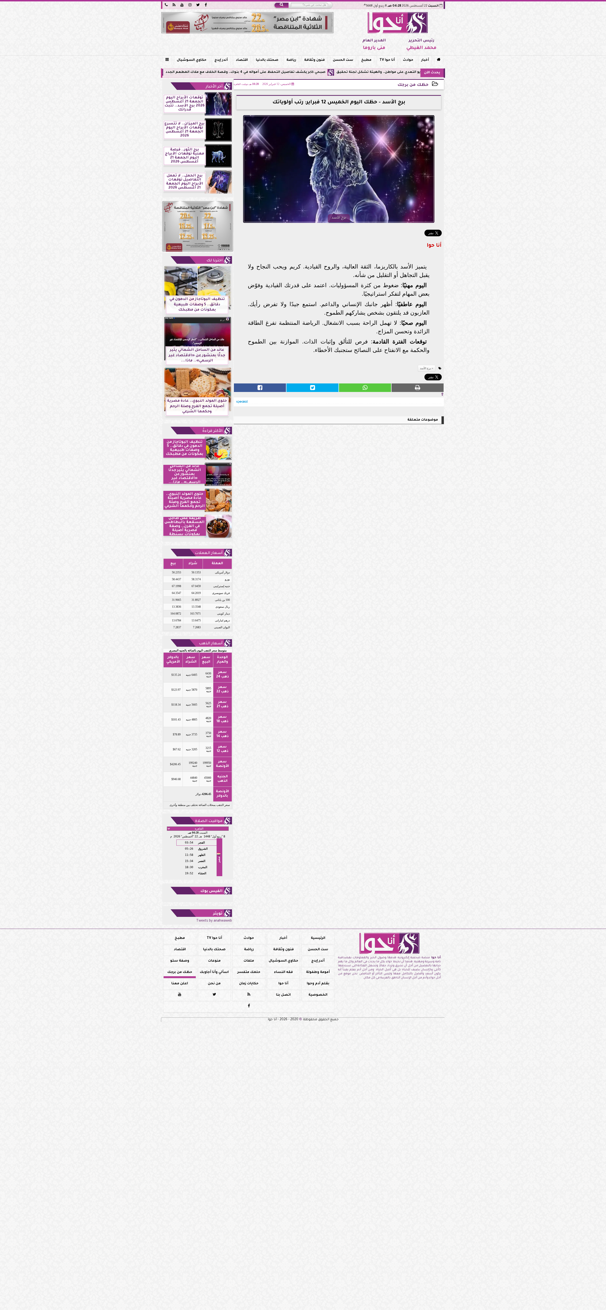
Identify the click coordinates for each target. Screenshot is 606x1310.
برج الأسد (425, 368)
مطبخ (366, 60)
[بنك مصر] (247, 23)
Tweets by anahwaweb (214, 921)
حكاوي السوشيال (191, 60)
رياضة (291, 60)
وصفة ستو (179, 961)
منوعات (214, 961)
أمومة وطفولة (318, 972)
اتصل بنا (283, 995)
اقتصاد (242, 60)
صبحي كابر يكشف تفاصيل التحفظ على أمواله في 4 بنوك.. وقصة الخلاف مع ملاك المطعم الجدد (313, 72)
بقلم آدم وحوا (318, 984)
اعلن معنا (179, 984)
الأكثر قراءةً (212, 431)
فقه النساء (283, 972)
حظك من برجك (412, 85)
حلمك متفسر (248, 972)
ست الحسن (343, 60)
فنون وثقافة (314, 60)
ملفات (249, 961)
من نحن (214, 984)
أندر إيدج (221, 60)
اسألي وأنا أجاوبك (214, 972)
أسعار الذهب (211, 644)
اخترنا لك (214, 261)
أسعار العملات (209, 553)
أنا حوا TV (387, 60)
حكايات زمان (248, 984)
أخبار (425, 60)
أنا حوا (283, 984)
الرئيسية (318, 938)
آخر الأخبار (214, 87)
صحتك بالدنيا (267, 60)
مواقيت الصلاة (209, 821)
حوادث (408, 60)
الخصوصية (317, 995)
